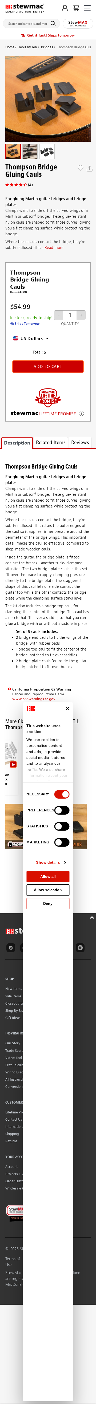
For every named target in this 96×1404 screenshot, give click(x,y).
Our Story (12, 1043)
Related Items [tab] (51, 442)
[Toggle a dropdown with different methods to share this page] (89, 168)
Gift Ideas (13, 1018)
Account (11, 1166)
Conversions (14, 1086)
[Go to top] (92, 916)
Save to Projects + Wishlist (80, 168)
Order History (16, 1181)
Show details (48, 862)
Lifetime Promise (18, 1112)
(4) (30, 185)
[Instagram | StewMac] (11, 948)
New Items (13, 988)
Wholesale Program (20, 1188)
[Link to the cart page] (76, 8)
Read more (54, 247)
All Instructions (16, 1079)
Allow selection (48, 890)
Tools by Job (27, 47)
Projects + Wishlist (19, 1174)
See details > (81, 413)
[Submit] (54, 23)
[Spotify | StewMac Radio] (81, 948)
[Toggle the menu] (87, 8)
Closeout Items (16, 1003)
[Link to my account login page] (65, 8)
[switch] (62, 810)
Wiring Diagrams (18, 1072)
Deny (48, 903)
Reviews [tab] (80, 442)
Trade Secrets (15, 1050)
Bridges (47, 47)
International (15, 1126)
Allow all (48, 876)
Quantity (70, 324)
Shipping (12, 1134)
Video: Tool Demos (19, 1058)
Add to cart (48, 366)
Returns (11, 1141)
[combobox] (31, 22)
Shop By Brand (16, 1010)
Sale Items (13, 996)
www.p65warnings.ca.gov (33, 699)
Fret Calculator (16, 1065)
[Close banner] (68, 708)
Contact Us (13, 1119)
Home (9, 47)
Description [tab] (17, 443)
